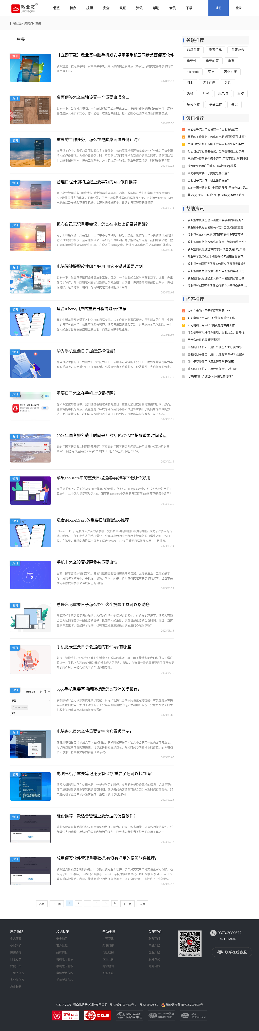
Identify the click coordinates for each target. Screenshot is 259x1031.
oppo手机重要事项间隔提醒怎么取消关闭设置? (98, 689)
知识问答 (108, 945)
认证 (123, 8)
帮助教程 (108, 952)
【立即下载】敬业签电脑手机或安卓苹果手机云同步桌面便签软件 (115, 55)
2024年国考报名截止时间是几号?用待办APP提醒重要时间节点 (112, 435)
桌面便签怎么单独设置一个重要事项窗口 (93, 97)
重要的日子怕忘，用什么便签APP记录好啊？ (216, 347)
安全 (106, 8)
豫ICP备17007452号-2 (123, 1004)
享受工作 (215, 104)
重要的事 (212, 60)
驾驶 (240, 93)
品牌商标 (62, 952)
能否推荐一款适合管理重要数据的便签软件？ (97, 816)
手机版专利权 (64, 966)
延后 (228, 82)
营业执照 (230, 71)
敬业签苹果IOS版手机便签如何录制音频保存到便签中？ (222, 256)
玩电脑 (223, 93)
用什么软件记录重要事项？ (205, 339)
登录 (239, 8)
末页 (142, 904)
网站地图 (108, 966)
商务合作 (154, 966)
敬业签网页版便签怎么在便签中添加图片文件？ (217, 241)
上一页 (56, 904)
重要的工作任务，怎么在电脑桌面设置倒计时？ (99, 140)
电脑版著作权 (64, 973)
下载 (189, 8)
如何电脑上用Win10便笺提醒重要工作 (211, 318)
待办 (73, 8)
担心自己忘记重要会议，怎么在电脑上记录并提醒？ (103, 224)
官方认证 (62, 945)
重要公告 (237, 50)
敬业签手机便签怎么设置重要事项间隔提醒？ (216, 220)
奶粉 (190, 93)
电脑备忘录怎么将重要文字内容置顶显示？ (95, 731)
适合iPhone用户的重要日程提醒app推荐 (91, 309)
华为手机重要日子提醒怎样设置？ (87, 351)
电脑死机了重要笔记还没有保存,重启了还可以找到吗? (105, 774)
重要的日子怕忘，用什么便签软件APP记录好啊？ (218, 354)
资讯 (139, 8)
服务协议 (154, 959)
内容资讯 (108, 938)
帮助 (156, 8)
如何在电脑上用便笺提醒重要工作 (209, 310)
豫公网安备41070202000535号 (184, 1004)
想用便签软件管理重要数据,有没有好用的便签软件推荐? (107, 858)
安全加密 (62, 938)
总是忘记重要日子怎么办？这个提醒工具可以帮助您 (103, 604)
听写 (206, 93)
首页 (42, 904)
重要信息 (215, 50)
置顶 (15, 56)
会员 (172, 8)
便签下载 (108, 973)
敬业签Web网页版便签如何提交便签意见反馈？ (217, 263)
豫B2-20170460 (149, 1004)
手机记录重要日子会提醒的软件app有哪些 (94, 647)
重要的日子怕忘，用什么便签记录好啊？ (213, 368)
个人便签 (15, 938)
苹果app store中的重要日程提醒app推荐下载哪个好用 (103, 478)
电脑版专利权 (64, 959)
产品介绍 (154, 945)
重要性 (191, 60)
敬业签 (17, 23)
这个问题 (209, 82)
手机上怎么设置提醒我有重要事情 (87, 562)
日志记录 (15, 959)
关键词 (28, 23)
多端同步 (15, 945)
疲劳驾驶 (193, 104)
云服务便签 (17, 973)
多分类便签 (17, 979)
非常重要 (193, 50)
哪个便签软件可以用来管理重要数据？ (212, 361)
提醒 (89, 8)
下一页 (127, 904)
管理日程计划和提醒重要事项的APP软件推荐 (97, 182)
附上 (190, 82)
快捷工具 (15, 966)
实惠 (211, 71)
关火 (234, 104)
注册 (218, 8)
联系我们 (154, 938)
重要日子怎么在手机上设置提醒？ (87, 393)
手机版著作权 (64, 979)
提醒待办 (15, 952)
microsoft (193, 71)
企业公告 (108, 959)
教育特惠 (15, 986)
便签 (56, 8)
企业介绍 (154, 952)
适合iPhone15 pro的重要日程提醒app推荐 (93, 520)
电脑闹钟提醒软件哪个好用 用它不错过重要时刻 (100, 266)
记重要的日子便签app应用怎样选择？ (211, 376)
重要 (38, 23)
